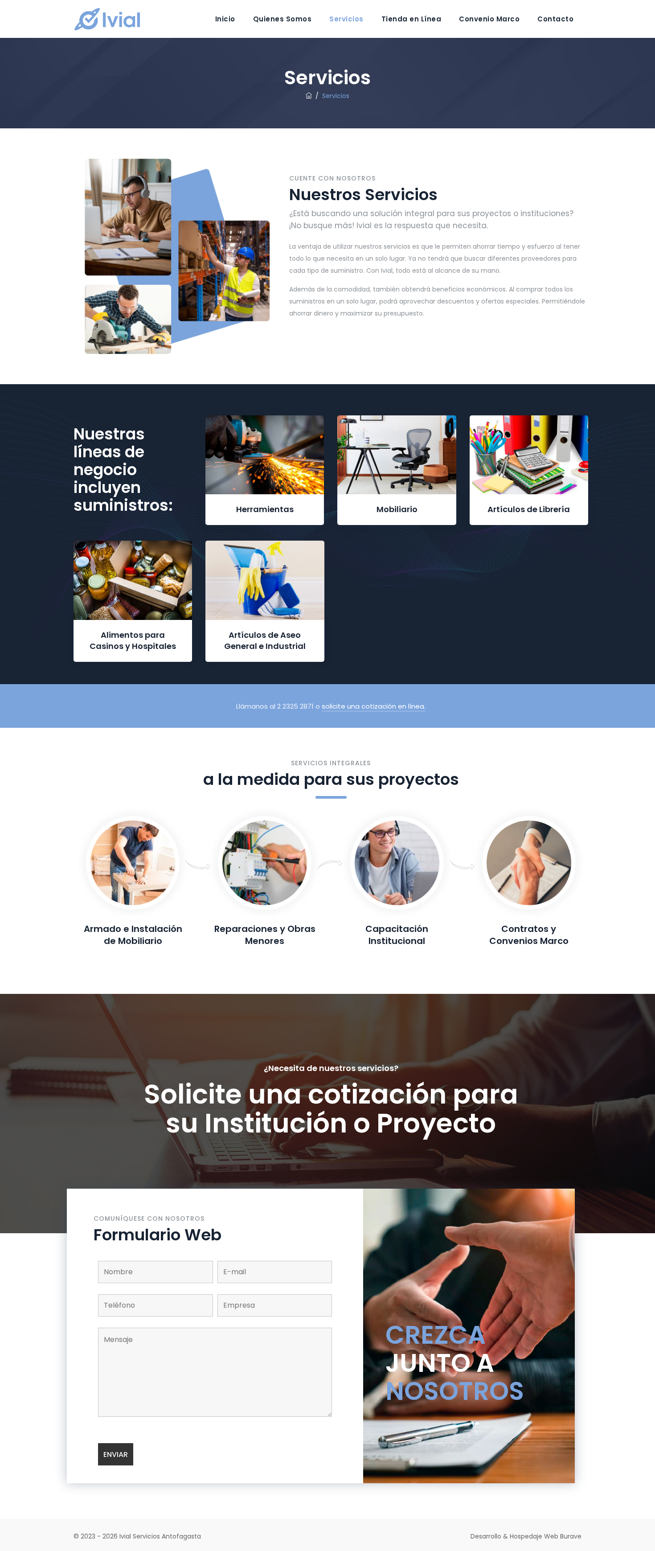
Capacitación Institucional (396, 935)
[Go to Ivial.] (309, 95)
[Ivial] (113, 19)
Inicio (225, 19)
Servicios (346, 19)
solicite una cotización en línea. (374, 706)
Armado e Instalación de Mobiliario (133, 935)
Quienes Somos (282, 19)
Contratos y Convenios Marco (529, 935)
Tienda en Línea (411, 19)
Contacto (555, 19)
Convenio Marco (489, 19)
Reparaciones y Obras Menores (264, 935)
